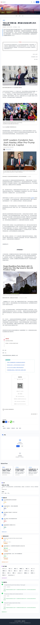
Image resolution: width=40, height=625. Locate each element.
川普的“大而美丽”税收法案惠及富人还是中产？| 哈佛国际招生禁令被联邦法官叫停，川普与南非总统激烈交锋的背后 (20, 589)
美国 (16, 568)
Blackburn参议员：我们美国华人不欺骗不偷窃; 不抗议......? (6, 471)
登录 (34, 2)
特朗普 (22, 568)
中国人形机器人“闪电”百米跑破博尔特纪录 (10, 518)
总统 (21, 570)
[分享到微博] (9, 422)
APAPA (27, 570)
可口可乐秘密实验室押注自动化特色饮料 (10, 499)
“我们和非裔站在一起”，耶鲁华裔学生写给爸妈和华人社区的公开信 (14, 545)
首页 (16, 15)
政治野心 (8, 428)
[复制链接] (14, 422)
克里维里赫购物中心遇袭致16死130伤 (9, 524)
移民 (32, 570)
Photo (4, 568)
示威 (17, 428)
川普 (10, 568)
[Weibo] (7, 493)
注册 (37, 2)
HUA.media (13, 622)
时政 (10, 570)
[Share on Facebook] (6, 422)
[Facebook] (2, 493)
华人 (33, 568)
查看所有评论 (4, 611)
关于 (22, 15)
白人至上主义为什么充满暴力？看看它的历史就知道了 (15, 367)
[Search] (31, 2)
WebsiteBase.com (27, 622)
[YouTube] (5, 493)
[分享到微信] (11, 422)
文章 (19, 15)
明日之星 (13, 428)
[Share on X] (4, 422)
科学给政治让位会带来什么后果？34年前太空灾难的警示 (19, 471)
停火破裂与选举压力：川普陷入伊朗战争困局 (11, 506)
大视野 (4, 570)
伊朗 (15, 570)
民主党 (4, 575)
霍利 (20, 428)
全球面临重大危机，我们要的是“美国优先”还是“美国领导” (33, 471)
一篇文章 (32, 197)
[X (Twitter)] (3, 493)
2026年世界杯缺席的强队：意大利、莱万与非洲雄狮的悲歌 (13, 553)
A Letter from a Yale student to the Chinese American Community (13, 538)
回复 (5, 590)
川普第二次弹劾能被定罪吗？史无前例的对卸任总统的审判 (16, 362)
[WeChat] (8, 493)
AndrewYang (11, 575)
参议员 (4, 428)
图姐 (27, 568)
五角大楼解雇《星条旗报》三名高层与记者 (10, 512)
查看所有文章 (4, 531)
